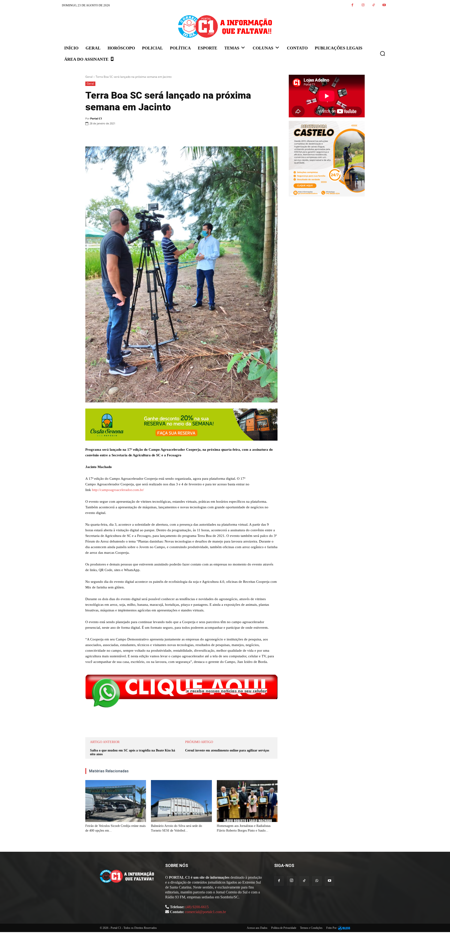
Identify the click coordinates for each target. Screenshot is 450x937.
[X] (138, 135)
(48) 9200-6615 (197, 907)
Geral (89, 77)
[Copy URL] (181, 135)
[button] (382, 53)
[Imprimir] (160, 135)
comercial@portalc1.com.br (205, 912)
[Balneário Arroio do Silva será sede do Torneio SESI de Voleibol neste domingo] (181, 801)
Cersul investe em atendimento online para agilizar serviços (227, 750)
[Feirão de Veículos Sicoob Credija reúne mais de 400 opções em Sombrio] (115, 801)
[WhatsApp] (149, 135)
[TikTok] (373, 5)
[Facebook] (352, 5)
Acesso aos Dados (257, 928)
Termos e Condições (311, 928)
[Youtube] (384, 5)
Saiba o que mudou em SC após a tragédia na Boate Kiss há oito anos (132, 752)
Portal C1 (96, 118)
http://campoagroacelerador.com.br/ (118, 490)
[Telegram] (170, 135)
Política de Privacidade (283, 928)
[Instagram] (363, 5)
